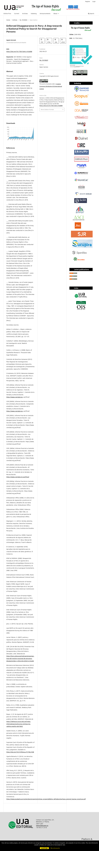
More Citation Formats (47, 109)
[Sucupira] (82, 247)
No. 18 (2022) (23, 20)
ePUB (63, 42)
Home (8, 20)
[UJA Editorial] (81, 299)
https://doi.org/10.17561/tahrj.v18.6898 (19, 51)
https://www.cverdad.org (14, 397)
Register (87, 1)
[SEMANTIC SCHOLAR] (83, 195)
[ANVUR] (80, 213)
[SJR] (82, 237)
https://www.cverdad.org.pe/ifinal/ (17, 477)
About (55, 13)
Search (91, 13)
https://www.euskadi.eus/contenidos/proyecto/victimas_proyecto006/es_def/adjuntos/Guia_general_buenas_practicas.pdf (46, 799)
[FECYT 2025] (81, 67)
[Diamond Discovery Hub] (81, 91)
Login (94, 1)
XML (56, 42)
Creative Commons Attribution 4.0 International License (50, 86)
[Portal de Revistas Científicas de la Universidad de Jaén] (81, 309)
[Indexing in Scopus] (81, 98)
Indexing (34, 13)
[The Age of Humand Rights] (81, 31)
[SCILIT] (80, 202)
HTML (49, 42)
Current (16, 13)
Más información (55, 848)
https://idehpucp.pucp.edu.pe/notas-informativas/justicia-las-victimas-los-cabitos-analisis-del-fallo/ (18, 724)
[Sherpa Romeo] (78, 228)
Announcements (45, 13)
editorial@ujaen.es (42, 825)
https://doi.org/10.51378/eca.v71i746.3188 (20, 752)
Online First (7, 13)
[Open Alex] (79, 254)
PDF (42, 42)
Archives (25, 13)
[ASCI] (78, 220)
